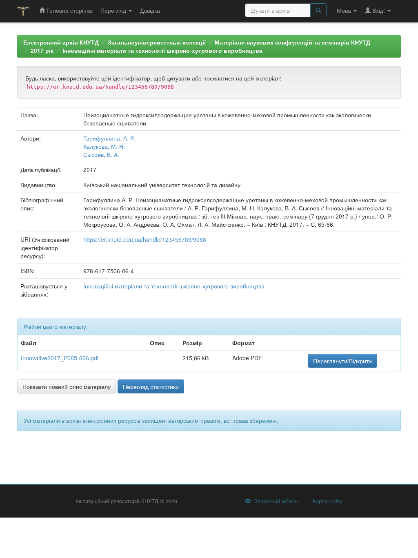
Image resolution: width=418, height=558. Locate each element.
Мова (345, 10)
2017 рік (42, 50)
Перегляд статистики (151, 386)
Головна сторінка (68, 10)
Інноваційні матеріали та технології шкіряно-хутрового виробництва (162, 50)
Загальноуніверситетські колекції (157, 42)
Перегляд (114, 10)
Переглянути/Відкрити (342, 361)
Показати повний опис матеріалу (66, 386)
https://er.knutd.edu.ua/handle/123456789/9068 (144, 239)
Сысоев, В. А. (101, 154)
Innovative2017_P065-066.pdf (60, 358)
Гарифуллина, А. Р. (109, 138)
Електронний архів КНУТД (61, 42)
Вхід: (379, 10)
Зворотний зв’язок (276, 501)
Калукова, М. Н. (104, 146)
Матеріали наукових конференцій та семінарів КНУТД (292, 42)
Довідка (150, 10)
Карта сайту (326, 501)
